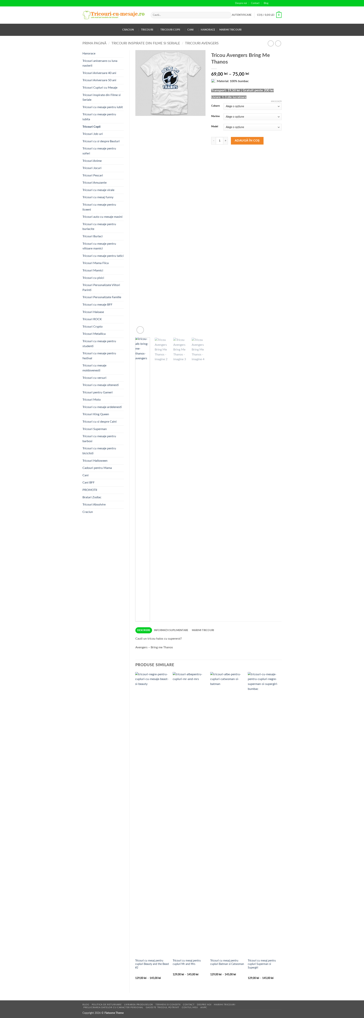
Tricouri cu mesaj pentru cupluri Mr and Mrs (187, 962)
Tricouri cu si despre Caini (99, 421)
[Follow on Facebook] (272, 3)
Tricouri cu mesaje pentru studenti (99, 344)
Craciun (128, 30)
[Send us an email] (279, 3)
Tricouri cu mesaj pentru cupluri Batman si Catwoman (227, 962)
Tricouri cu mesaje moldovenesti (94, 368)
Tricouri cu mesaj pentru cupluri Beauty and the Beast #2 (152, 964)
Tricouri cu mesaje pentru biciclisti (99, 451)
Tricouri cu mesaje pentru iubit (102, 107)
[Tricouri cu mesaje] (113, 15)
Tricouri (147, 30)
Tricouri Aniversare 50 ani (99, 80)
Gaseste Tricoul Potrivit (162, 1007)
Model (214, 126)
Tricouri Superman (94, 429)
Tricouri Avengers (202, 43)
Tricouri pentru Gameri (97, 392)
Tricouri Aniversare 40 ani (99, 73)
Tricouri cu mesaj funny (97, 197)
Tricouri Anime (92, 160)
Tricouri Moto (91, 399)
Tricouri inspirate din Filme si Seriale (145, 43)
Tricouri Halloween (94, 460)
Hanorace (208, 30)
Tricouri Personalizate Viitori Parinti (101, 288)
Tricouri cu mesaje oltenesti (100, 385)
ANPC (203, 1007)
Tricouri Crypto (92, 326)
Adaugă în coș (247, 140)
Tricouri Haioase (93, 312)
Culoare (215, 106)
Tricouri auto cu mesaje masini (102, 216)
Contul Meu (190, 1007)
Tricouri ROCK (92, 319)
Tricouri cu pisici (93, 277)
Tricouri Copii (170, 30)
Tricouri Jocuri (91, 168)
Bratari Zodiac (91, 497)
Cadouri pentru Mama (97, 467)
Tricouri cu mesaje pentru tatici (103, 255)
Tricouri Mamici (92, 270)
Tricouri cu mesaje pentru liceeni (99, 207)
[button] (241, 15)
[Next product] (271, 43)
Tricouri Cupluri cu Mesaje (99, 87)
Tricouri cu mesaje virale (98, 190)
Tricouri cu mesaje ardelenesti (102, 407)
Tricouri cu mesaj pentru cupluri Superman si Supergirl (262, 964)
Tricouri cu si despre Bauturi (101, 141)
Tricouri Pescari (92, 175)
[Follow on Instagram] (276, 3)
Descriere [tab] (143, 630)
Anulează (276, 101)
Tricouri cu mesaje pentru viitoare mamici (99, 246)
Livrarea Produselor (138, 1004)
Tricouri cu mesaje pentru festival (99, 356)
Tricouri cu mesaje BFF (97, 304)
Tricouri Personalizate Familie (101, 297)
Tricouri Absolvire (94, 504)
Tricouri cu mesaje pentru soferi (99, 151)
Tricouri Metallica (94, 333)
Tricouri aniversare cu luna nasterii (99, 63)
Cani (190, 30)
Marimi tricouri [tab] (203, 630)
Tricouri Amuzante (94, 182)
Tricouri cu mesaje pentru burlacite (99, 227)
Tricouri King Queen (95, 414)
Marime (215, 116)
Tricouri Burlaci (92, 236)
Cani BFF (88, 482)
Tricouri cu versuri (94, 377)
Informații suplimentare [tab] (171, 630)
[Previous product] (278, 43)
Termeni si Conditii (167, 1004)
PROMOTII (89, 489)
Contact (255, 3)
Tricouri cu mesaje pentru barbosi (99, 439)
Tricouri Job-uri (92, 133)
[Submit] (228, 15)
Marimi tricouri (230, 30)
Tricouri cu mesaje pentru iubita (99, 117)
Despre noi (241, 3)
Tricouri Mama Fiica (95, 263)
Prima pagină (94, 43)
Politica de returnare (107, 1004)
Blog (266, 3)
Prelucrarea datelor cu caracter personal (113, 1007)
